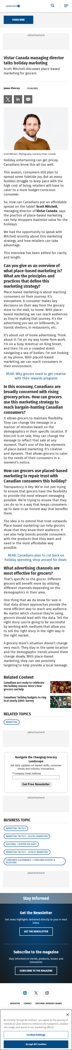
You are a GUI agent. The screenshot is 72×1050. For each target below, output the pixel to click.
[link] (8, 99)
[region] (36, 1030)
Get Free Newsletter (36, 784)
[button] (66, 6)
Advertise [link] (15, 1003)
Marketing (11, 722)
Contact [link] (28, 1003)
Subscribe (18, 19)
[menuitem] (8, 99)
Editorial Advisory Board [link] (48, 1003)
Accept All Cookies (36, 1044)
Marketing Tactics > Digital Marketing (27, 836)
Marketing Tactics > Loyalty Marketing (27, 852)
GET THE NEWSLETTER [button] (36, 931)
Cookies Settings (36, 1034)
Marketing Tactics (16, 828)
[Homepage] (13, 6)
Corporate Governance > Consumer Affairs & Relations (30, 861)
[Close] (68, 1015)
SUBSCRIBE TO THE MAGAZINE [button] (36, 970)
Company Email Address (27, 773)
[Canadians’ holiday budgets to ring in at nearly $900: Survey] (60, 702)
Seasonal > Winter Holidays (21, 844)
